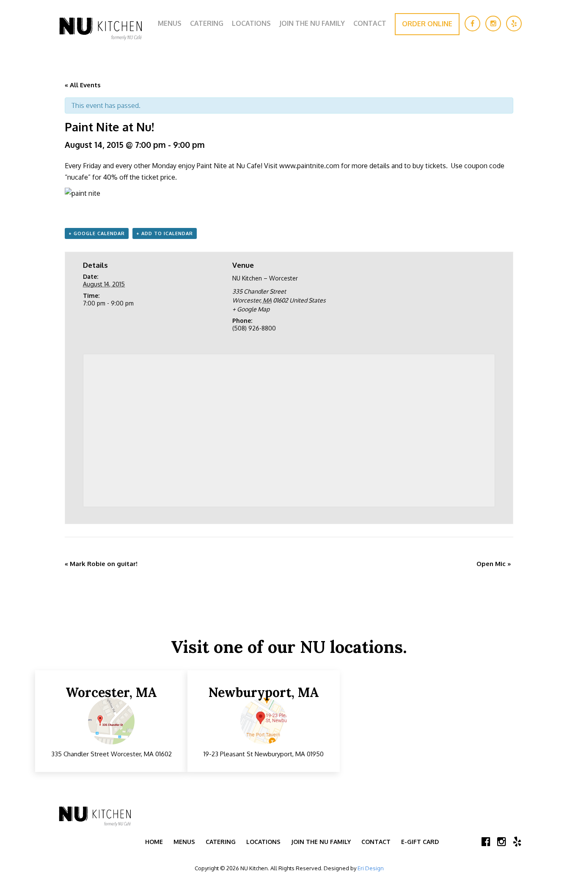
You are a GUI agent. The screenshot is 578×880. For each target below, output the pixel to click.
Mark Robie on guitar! (101, 564)
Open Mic (493, 564)
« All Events (83, 85)
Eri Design (371, 868)
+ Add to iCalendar (164, 233)
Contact (369, 23)
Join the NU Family (312, 23)
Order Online (427, 23)
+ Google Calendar (97, 233)
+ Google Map (251, 309)
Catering (206, 23)
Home (154, 841)
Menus (170, 23)
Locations (251, 23)
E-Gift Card (420, 841)
